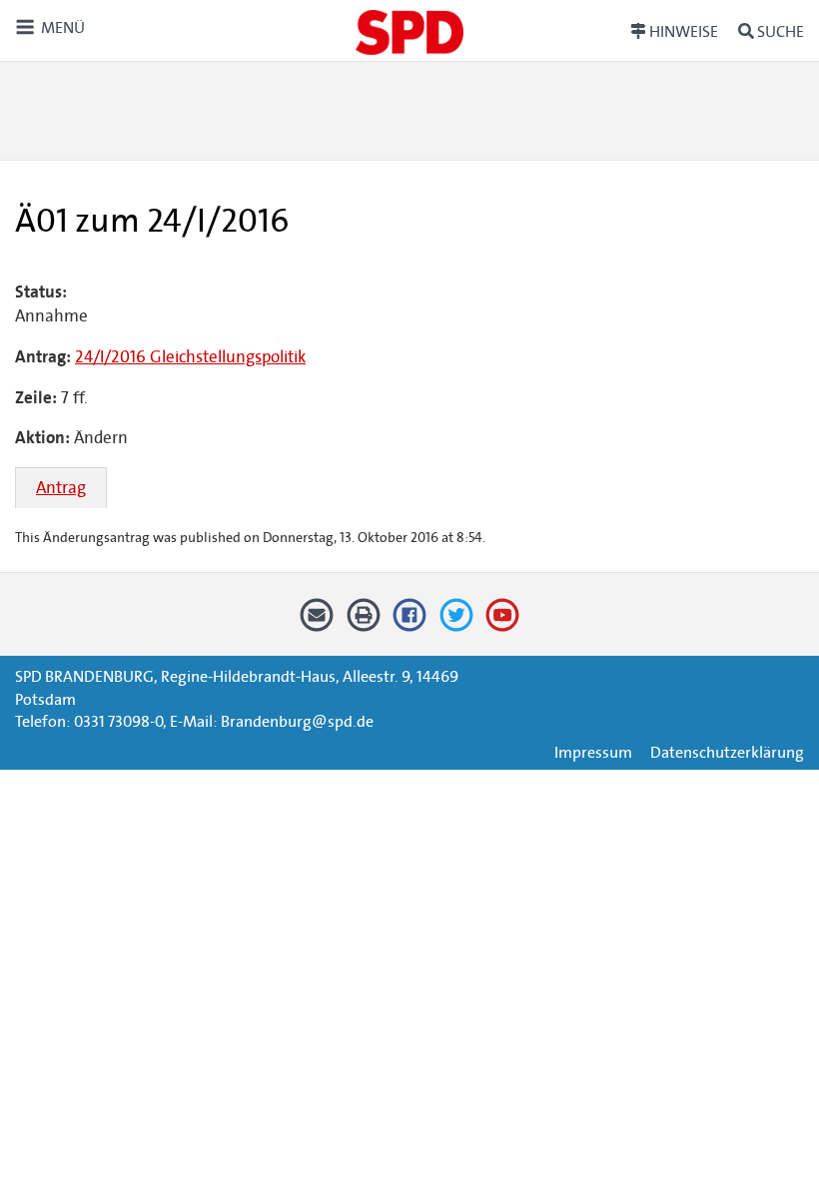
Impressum (593, 752)
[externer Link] (410, 622)
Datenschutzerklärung (727, 752)
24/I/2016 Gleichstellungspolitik (190, 356)
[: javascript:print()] (363, 622)
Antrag (61, 487)
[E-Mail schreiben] (317, 622)
